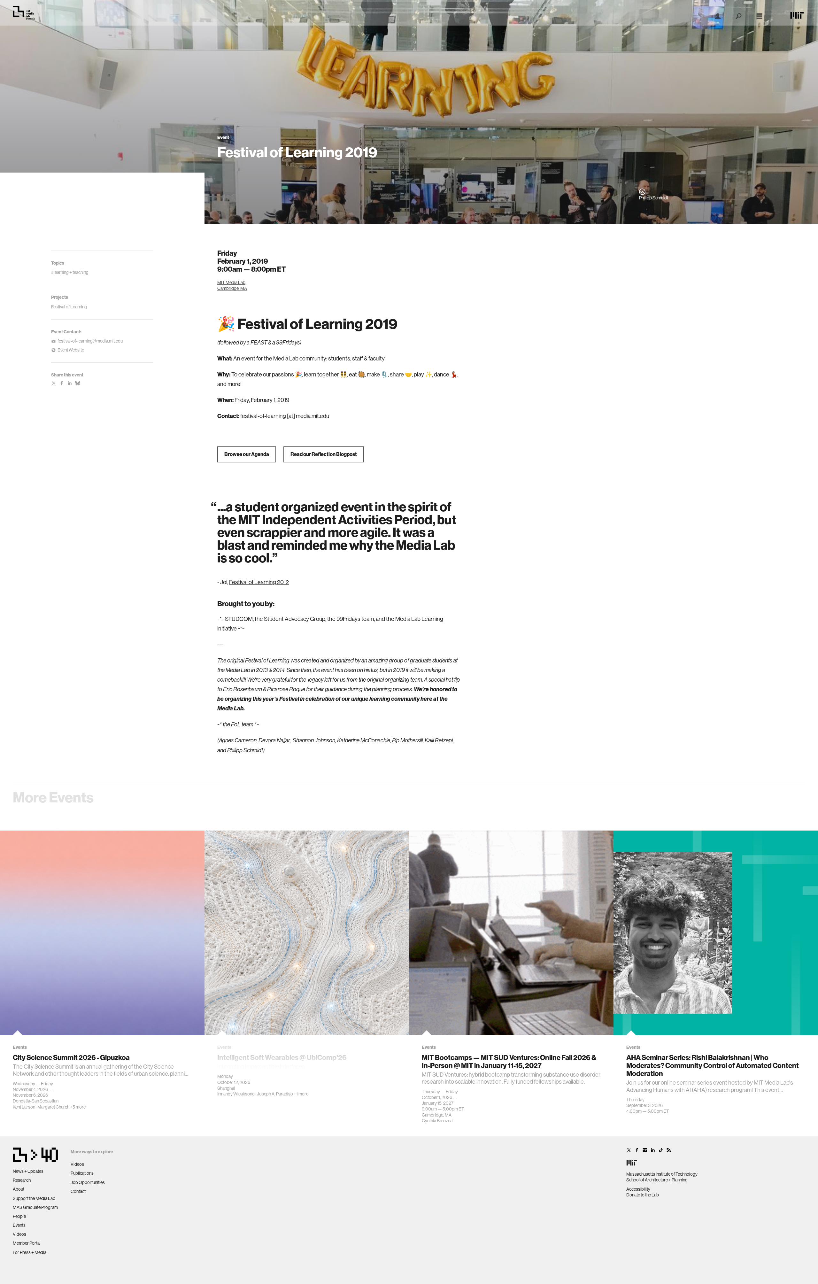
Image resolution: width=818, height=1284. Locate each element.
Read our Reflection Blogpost (323, 454)
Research (22, 1180)
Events (19, 1225)
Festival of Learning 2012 (259, 582)
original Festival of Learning (258, 660)
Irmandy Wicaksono (236, 1093)
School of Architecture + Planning (657, 1179)
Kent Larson (24, 1107)
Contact (78, 1191)
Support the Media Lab (34, 1198)
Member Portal (27, 1243)
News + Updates (28, 1171)
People (19, 1216)
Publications (82, 1173)
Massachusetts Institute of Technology (662, 1174)
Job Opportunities (88, 1182)
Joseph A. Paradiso (275, 1093)
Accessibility (638, 1189)
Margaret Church (53, 1107)
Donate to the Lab (642, 1194)
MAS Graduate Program (35, 1207)
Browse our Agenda (246, 454)
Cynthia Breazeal (437, 1120)
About (18, 1189)
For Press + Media (29, 1252)
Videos (19, 1234)
